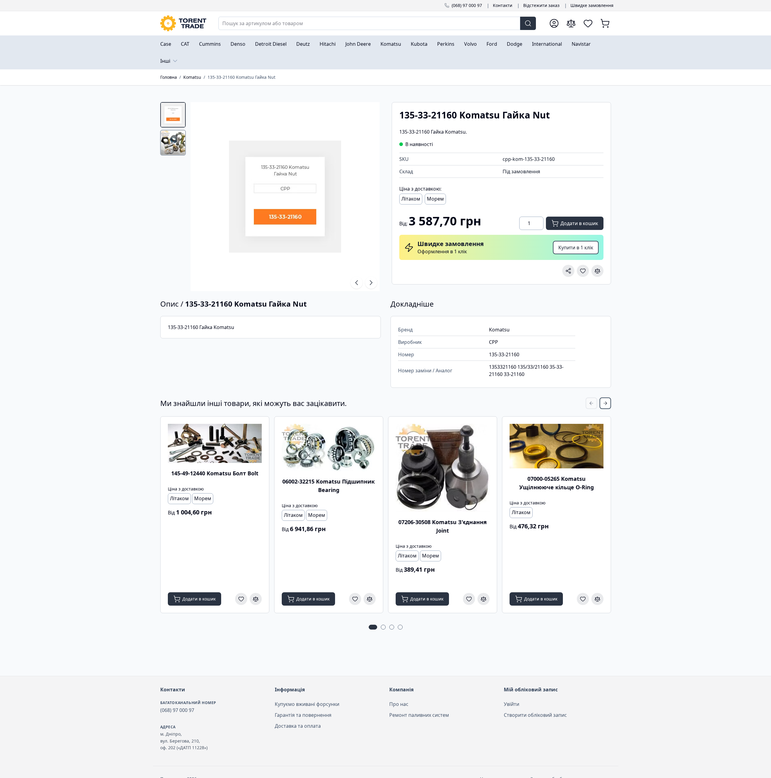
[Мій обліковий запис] (554, 23)
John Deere (358, 44)
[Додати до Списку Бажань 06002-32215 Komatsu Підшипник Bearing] (355, 599)
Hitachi (328, 44)
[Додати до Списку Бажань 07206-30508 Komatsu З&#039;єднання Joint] (469, 599)
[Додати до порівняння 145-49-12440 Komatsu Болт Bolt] (256, 599)
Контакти (502, 5)
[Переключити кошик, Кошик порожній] (605, 23)
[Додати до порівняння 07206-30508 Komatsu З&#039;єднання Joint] (483, 599)
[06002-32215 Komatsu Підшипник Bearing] (329, 447)
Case (165, 44)
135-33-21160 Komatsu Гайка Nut (241, 77)
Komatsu (391, 44)
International (547, 44)
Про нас (398, 704)
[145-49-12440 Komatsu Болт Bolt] (215, 443)
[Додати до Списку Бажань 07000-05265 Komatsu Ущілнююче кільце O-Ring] (583, 599)
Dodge (514, 44)
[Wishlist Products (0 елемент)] (588, 23)
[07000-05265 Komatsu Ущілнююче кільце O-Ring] (556, 446)
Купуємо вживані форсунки (307, 704)
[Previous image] (357, 283)
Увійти (511, 704)
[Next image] (371, 283)
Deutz (303, 44)
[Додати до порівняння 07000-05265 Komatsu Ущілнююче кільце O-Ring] (597, 599)
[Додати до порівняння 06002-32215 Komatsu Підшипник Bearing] (370, 599)
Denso (238, 44)
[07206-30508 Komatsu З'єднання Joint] (443, 468)
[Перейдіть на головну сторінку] (183, 23)
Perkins (445, 44)
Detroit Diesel (271, 44)
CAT (185, 44)
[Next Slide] (605, 403)
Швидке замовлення (591, 5)
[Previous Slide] (591, 403)
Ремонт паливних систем (419, 715)
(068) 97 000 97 (467, 5)
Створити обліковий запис (535, 715)
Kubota (419, 44)
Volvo (470, 44)
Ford (492, 44)
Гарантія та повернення (303, 715)
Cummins (210, 44)
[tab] (173, 115)
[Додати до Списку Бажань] (583, 271)
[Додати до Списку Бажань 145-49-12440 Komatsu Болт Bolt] (241, 599)
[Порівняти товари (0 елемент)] (571, 23)
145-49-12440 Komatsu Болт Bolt (214, 473)
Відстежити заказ (541, 5)
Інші (165, 61)
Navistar (581, 44)
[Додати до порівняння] (597, 271)
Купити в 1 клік (575, 247)
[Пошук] (528, 23)
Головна (168, 77)
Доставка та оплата (298, 726)
